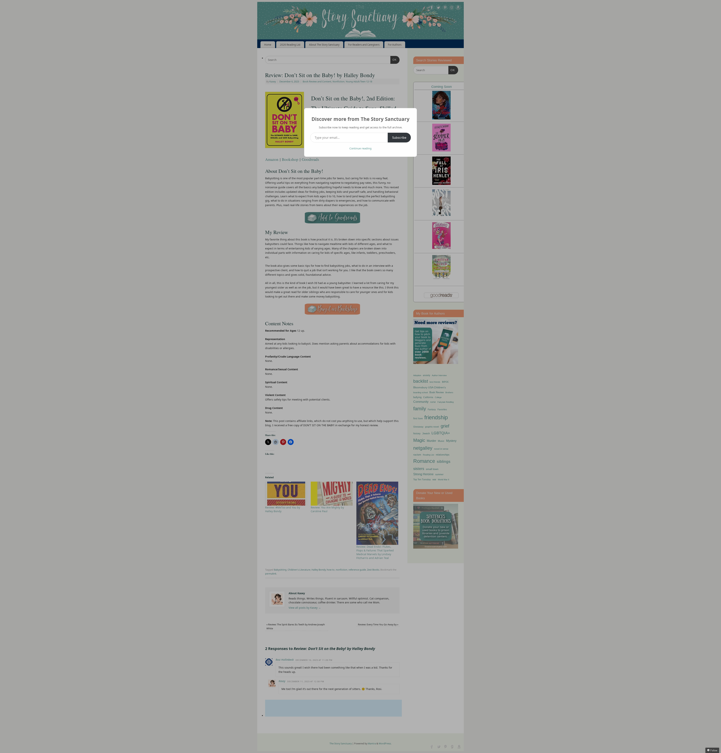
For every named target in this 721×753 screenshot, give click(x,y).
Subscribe (399, 138)
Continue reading (360, 148)
